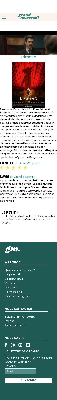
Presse (10, 321)
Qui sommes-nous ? (20, 270)
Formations (13, 292)
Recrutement (15, 325)
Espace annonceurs (20, 316)
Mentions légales (18, 296)
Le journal (12, 274)
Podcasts (11, 287)
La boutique (14, 279)
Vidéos (10, 283)
